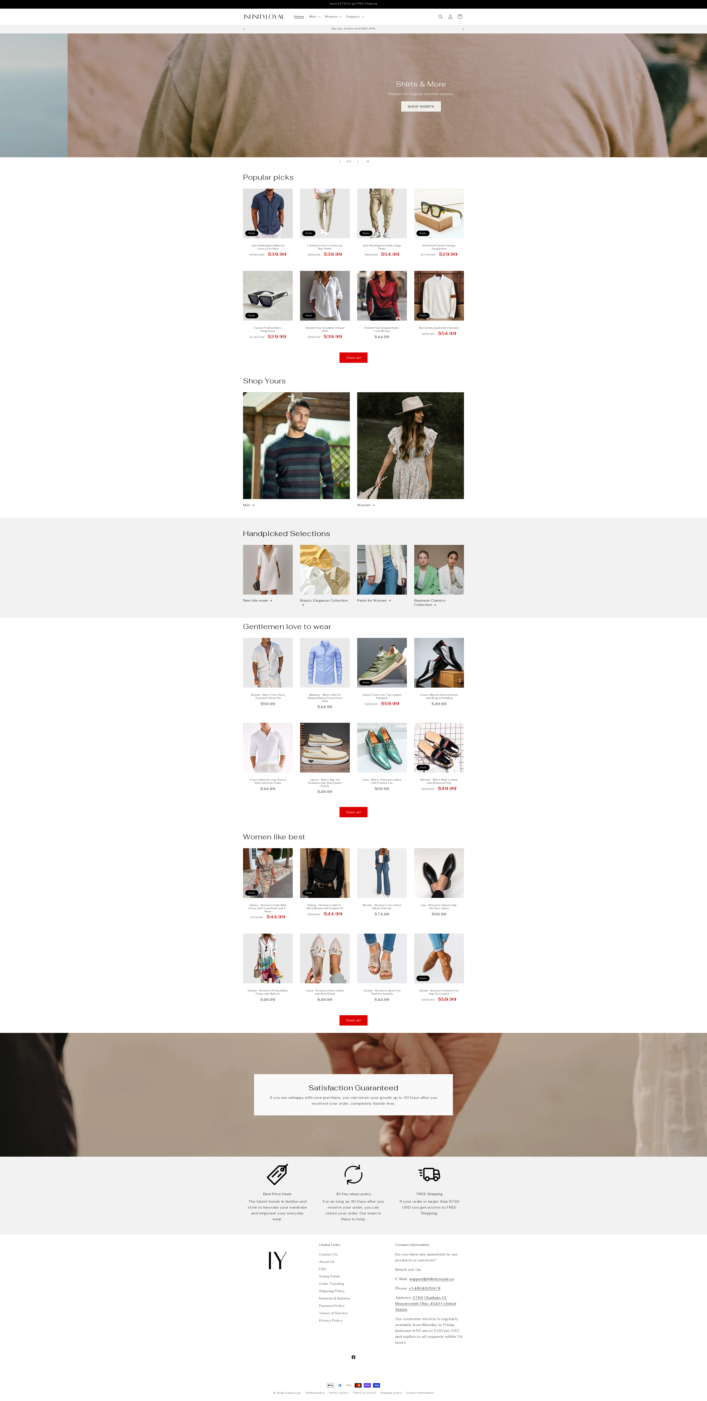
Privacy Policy (330, 1321)
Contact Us (328, 1254)
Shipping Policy (332, 1291)
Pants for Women (372, 600)
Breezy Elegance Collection (324, 600)
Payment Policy (332, 1306)
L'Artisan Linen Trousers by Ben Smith (325, 247)
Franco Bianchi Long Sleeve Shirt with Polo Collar (268, 782)
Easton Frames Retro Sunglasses (267, 330)
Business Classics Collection (429, 602)
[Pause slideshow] (367, 161)
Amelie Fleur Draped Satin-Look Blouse (382, 330)
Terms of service (364, 1392)
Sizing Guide (329, 1276)
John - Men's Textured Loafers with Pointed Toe (382, 782)
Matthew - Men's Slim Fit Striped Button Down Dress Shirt (325, 698)
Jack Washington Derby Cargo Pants (382, 247)
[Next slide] (358, 161)
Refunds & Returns (334, 1298)
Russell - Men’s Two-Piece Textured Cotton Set (268, 697)
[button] (314, 16)
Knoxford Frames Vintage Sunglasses (439, 247)
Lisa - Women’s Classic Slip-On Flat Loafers (439, 907)
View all (353, 358)
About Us (327, 1262)
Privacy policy (339, 1392)
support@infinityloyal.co (431, 1279)
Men (246, 505)
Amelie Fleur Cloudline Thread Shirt (324, 330)
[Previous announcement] (244, 29)
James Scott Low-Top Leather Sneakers (382, 697)
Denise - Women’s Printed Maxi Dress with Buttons (268, 992)
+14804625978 (425, 1288)
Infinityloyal (293, 1393)
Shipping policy (391, 1392)
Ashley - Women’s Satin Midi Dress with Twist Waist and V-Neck (268, 908)
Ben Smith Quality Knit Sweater (439, 328)
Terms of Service (333, 1313)
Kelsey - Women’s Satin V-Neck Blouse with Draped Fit (325, 907)
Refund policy (315, 1392)
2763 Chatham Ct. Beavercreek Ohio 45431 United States (425, 1303)
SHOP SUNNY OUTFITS (353, 108)
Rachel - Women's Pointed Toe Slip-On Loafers (439, 992)
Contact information (420, 1392)
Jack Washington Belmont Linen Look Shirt (268, 247)
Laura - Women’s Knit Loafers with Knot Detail (325, 992)
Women (364, 505)
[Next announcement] (463, 29)
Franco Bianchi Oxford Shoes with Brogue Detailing (439, 697)
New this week (255, 600)
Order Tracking (331, 1284)
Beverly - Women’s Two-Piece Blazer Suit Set (382, 907)
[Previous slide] (340, 161)
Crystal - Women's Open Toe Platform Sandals (382, 992)
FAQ (322, 1269)
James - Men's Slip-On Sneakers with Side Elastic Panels (325, 783)
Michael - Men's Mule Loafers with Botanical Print (439, 782)
